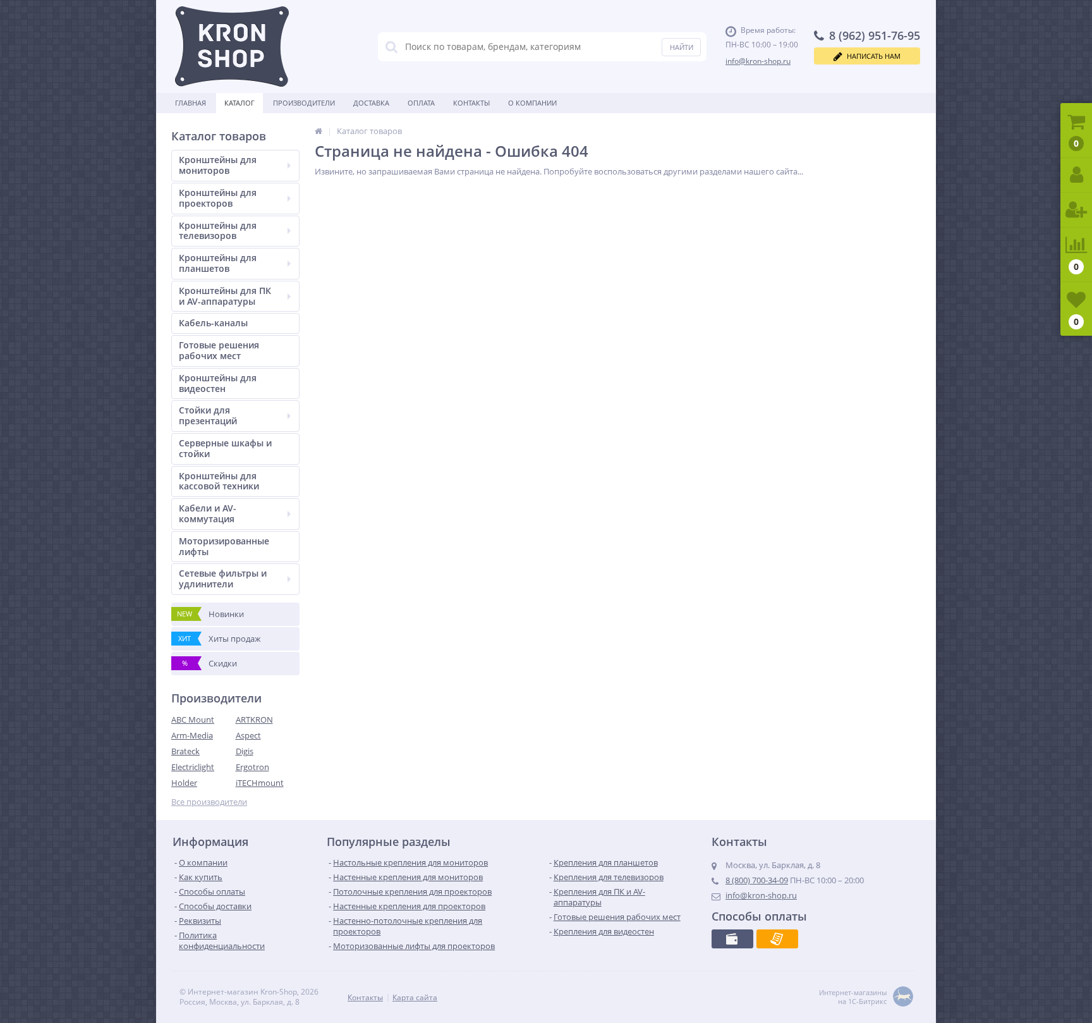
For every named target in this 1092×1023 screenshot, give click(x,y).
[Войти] (1076, 175)
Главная (190, 102)
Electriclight (192, 767)
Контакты (471, 102)
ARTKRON (254, 719)
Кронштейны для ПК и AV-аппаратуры (225, 296)
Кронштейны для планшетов (218, 263)
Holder (184, 782)
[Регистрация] (1076, 210)
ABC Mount (192, 719)
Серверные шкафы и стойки (225, 448)
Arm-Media (192, 735)
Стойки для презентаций (208, 415)
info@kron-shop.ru (758, 61)
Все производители (209, 802)
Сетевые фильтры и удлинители (223, 578)
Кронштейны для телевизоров (218, 230)
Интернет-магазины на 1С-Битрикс (853, 997)
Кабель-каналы (213, 323)
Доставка (371, 102)
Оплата (421, 102)
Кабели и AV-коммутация (207, 513)
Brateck (185, 751)
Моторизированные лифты (224, 546)
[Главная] (318, 131)
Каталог (239, 102)
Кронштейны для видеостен (218, 383)
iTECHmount (260, 782)
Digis (244, 751)
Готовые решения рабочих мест (219, 350)
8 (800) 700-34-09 (756, 880)
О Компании (532, 102)
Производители (304, 102)
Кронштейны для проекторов (218, 198)
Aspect (248, 735)
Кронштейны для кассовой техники (219, 481)
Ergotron (252, 767)
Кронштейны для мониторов (218, 165)
